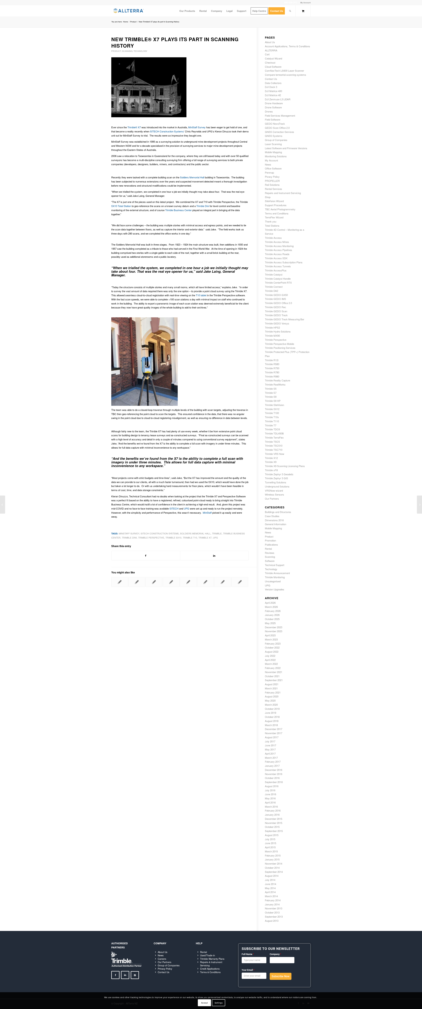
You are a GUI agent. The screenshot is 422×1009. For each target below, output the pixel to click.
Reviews (269, 552)
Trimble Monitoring (275, 577)
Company (275, 954)
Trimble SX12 (272, 409)
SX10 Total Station (121, 206)
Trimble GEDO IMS (275, 299)
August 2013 (271, 920)
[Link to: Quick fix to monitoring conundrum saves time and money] (239, 582)
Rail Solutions (272, 184)
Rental (268, 548)
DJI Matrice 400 (273, 91)
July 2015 (270, 839)
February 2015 (273, 855)
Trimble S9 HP (273, 400)
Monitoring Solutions (276, 156)
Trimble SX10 (173, 537)
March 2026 (271, 606)
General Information (275, 524)
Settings (219, 1002)
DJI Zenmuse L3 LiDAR (277, 99)
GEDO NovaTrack (275, 123)
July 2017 (270, 741)
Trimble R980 (272, 376)
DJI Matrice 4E (273, 95)
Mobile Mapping (273, 152)
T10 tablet (201, 295)
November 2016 (273, 774)
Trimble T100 (272, 413)
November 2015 (273, 823)
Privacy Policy (165, 968)
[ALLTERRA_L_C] (128, 11)
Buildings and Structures (278, 512)
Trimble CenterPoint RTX (278, 282)
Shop (268, 197)
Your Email (248, 970)
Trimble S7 (270, 392)
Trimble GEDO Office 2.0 (278, 303)
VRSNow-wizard (274, 490)
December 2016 (273, 770)
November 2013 (273, 908)
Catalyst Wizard (273, 58)
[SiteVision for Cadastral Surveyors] (2, 505)
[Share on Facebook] (145, 555)
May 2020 (270, 700)
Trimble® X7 (134, 127)
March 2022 (271, 663)
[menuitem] (305, 2)
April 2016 (270, 802)
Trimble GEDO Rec (275, 307)
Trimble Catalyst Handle (278, 278)
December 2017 (273, 729)
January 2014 (272, 904)
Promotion (270, 540)
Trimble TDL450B (274, 433)
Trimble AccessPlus (275, 270)
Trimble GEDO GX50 (276, 295)
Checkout (270, 62)
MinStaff (207, 512)
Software (269, 561)
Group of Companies (276, 140)
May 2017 (270, 749)
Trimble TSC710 (273, 449)
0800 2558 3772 (290, 2)
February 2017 (273, 761)
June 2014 (270, 884)
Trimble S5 (270, 388)
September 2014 (274, 871)
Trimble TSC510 (273, 445)
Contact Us (271, 79)
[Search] (290, 11)
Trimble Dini (202, 206)
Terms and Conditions (276, 213)
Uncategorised (273, 581)
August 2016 (271, 786)
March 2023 (271, 639)
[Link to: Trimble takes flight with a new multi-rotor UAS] (188, 582)
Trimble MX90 (272, 335)
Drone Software (273, 107)
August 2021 (271, 684)
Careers (162, 958)
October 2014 (272, 867)
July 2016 (270, 790)
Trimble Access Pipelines (278, 250)
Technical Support (274, 565)
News (268, 164)
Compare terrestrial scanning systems (285, 74)
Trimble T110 (272, 421)
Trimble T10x (272, 417)
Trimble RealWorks (275, 384)
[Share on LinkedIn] (214, 555)
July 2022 (270, 655)
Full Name (248, 954)
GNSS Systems (273, 136)
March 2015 (271, 851)
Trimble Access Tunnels (278, 266)
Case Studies (272, 516)
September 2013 (274, 916)
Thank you (270, 221)
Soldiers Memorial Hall (192, 177)
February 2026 (273, 611)
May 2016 (270, 798)
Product (116, 51)
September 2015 (274, 831)
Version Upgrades (274, 589)
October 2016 (272, 778)
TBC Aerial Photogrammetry (280, 209)
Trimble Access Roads (277, 254)
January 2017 (272, 765)
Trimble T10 (190, 537)
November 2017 (273, 733)
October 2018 (272, 717)
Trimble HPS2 (272, 327)
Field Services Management (280, 115)
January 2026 (272, 615)
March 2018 (271, 725)
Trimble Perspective (151, 537)
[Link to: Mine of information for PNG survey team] (205, 582)
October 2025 (272, 619)
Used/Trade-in (207, 955)
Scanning (127, 51)
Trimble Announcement (277, 573)
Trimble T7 (270, 425)
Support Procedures (275, 205)
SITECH (174, 508)
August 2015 (271, 835)
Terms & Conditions (210, 972)
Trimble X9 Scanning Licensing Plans (285, 466)
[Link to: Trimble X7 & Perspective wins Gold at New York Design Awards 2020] (154, 582)
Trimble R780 (272, 372)
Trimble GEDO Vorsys (277, 323)
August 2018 (271, 721)
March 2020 (271, 704)
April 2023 (270, 635)
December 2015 (273, 818)
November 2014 (273, 863)
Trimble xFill (271, 470)
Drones (269, 111)
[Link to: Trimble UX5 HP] (171, 582)
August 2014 (271, 875)
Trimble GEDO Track (276, 315)
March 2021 (271, 688)
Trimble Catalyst (273, 274)
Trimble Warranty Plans (212, 958)
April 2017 (270, 753)
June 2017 (270, 745)
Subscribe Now (280, 976)
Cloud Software (273, 66)
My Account (305, 2)
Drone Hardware (274, 103)
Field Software (272, 119)
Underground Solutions (277, 486)
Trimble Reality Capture (277, 380)
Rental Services (273, 189)
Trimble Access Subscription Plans (283, 262)
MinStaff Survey (197, 127)
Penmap (269, 172)
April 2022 (270, 660)
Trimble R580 (272, 364)
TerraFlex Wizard (274, 217)
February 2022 (273, 668)
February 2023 (273, 643)
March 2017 (271, 757)
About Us (270, 42)
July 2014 (270, 880)
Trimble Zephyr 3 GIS (276, 478)
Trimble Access (273, 237)
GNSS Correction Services (279, 132)
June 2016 (270, 794)
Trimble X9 (270, 462)
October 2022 (272, 647)
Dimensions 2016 (274, 520)
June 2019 (270, 712)
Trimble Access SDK (276, 258)
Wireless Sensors (274, 494)
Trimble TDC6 (272, 429)
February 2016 (273, 810)
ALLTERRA (271, 50)
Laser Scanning (273, 144)
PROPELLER (272, 180)
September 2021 (274, 680)
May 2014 (270, 888)
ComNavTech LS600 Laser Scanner (284, 70)
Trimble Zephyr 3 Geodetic (279, 474)
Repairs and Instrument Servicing (283, 193)
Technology (140, 51)
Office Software (273, 168)
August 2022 (271, 651)
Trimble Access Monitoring (279, 246)
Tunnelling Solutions (275, 482)
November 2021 (273, 672)
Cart (267, 54)
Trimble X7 (205, 537)
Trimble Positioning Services (280, 347)
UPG (186, 508)
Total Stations (272, 225)
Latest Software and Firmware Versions (286, 148)
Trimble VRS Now (274, 454)
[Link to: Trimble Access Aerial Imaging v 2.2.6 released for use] (136, 582)
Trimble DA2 (271, 290)
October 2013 (272, 912)
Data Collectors (273, 83)
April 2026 (270, 602)
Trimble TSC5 (272, 441)
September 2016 (274, 782)
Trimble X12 (271, 458)
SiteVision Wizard (274, 201)
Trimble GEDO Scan (276, 311)
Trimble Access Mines (277, 242)
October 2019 (272, 708)
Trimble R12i (271, 360)
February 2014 (273, 900)
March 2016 (271, 806)
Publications (271, 544)
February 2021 (273, 692)
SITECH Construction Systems (167, 131)
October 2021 (272, 676)
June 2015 (270, 843)
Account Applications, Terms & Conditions (287, 46)
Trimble (217, 533)
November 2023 (273, 631)
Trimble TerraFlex (274, 437)
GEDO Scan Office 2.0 (277, 127)
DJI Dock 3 (271, 87)
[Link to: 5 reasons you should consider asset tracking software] (119, 582)
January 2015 (272, 859)
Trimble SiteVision (274, 405)
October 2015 (272, 827)
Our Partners (272, 498)
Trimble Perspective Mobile (279, 344)
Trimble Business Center (178, 210)
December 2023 (273, 627)
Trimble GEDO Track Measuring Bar (284, 319)
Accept (204, 1002)
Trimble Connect (274, 286)
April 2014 (270, 892)
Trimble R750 (272, 368)
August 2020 (271, 696)
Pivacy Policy (272, 176)
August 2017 (271, 737)
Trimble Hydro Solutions (278, 331)
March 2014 (271, 896)
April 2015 (270, 847)
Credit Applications (210, 968)
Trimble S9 (270, 396)
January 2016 (272, 814)
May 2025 (270, 623)
